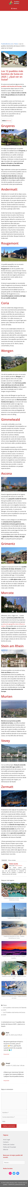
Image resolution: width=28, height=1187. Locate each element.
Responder (6, 1054)
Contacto (6, 1142)
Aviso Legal (6, 1139)
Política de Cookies (8, 1144)
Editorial (5, 1149)
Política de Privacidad (9, 1147)
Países (16, 44)
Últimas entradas (12, 860)
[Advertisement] (14, 26)
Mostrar (8, 120)
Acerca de (4, 860)
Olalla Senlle (13, 864)
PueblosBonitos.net (7, 44)
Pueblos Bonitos (18, 865)
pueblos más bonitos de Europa (11, 86)
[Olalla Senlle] (5, 868)
